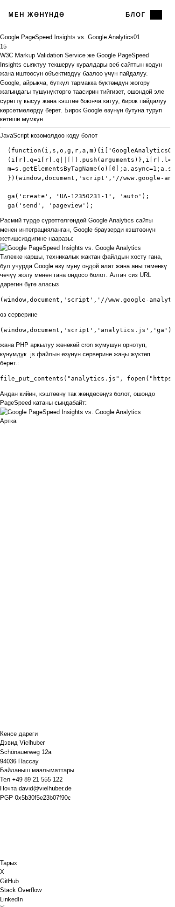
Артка (8, 420)
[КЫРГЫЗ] (156, 15)
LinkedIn (11, 899)
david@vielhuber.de (45, 788)
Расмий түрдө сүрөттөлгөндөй (43, 220)
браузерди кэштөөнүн (124, 229)
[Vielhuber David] (85, 15)
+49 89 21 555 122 (37, 779)
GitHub (9, 881)
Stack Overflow (21, 889)
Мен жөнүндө (36, 14)
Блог (136, 14)
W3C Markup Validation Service (42, 55)
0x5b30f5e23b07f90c (43, 797)
